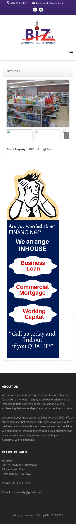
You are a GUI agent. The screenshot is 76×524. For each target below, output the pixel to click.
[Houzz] (41, 10)
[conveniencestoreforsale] (38, 30)
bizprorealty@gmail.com (50, 2)
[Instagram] (35, 10)
